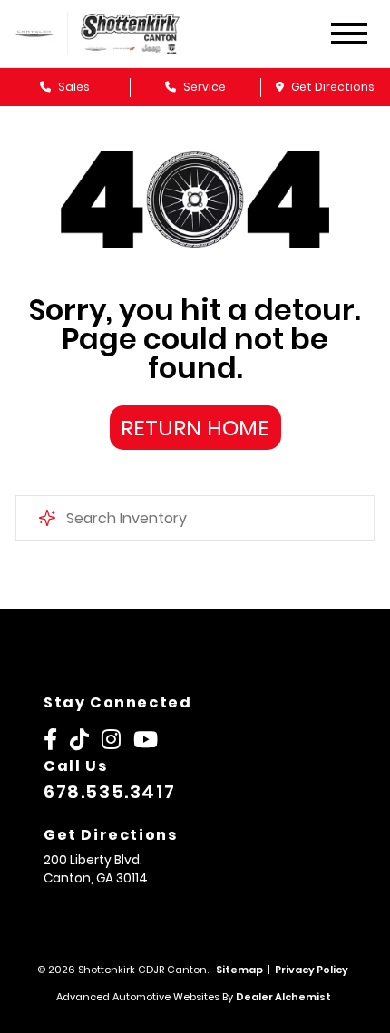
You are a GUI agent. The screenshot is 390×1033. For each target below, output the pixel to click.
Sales (72, 86)
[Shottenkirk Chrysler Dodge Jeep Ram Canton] (143, 33)
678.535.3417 (109, 792)
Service (203, 86)
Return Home (195, 428)
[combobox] (195, 518)
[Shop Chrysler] (34, 33)
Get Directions (331, 86)
